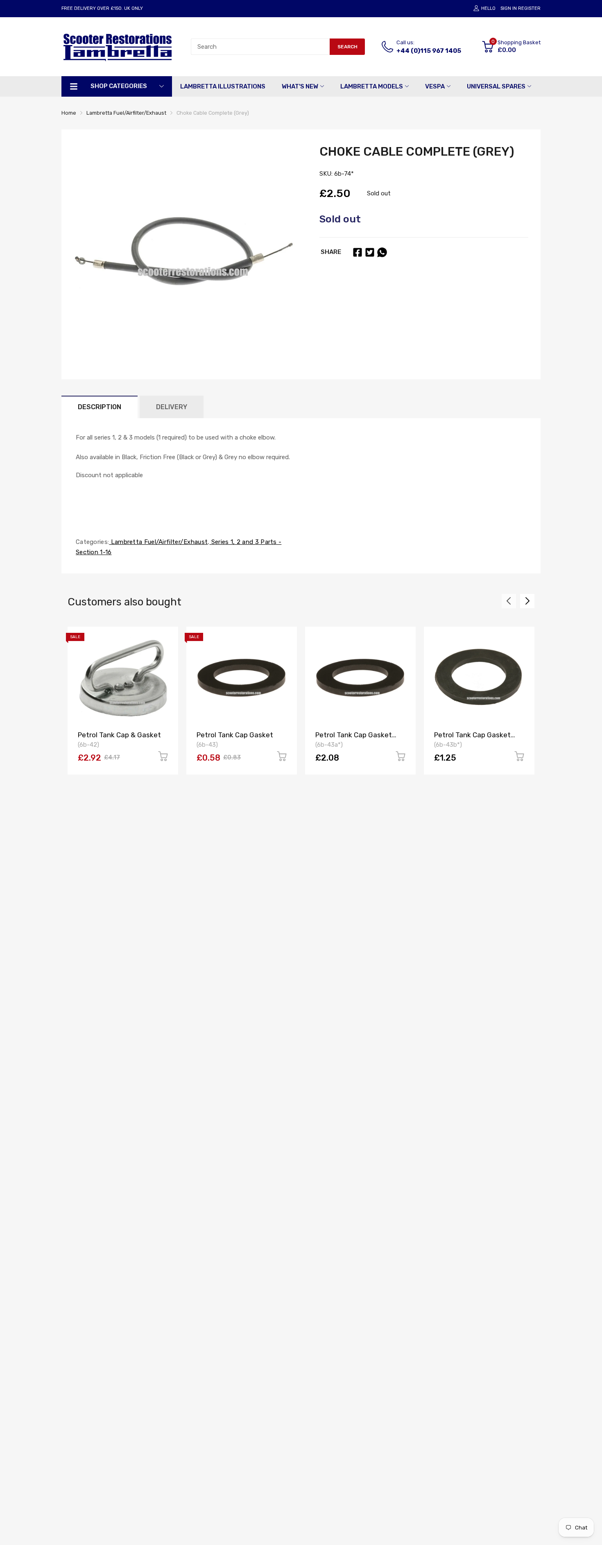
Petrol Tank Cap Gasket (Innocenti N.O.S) (353, 739)
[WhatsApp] (382, 252)
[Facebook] (357, 252)
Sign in (508, 8)
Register (529, 8)
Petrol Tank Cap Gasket (235, 735)
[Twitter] (370, 252)
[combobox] (260, 47)
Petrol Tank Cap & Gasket (119, 735)
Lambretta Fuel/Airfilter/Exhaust (158, 542)
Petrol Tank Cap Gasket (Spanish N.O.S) (472, 739)
